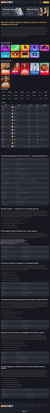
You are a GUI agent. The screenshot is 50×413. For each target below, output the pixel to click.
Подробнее (29, 13)
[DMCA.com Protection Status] (25, 411)
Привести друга (5, 13)
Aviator (31, 2)
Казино (22, 2)
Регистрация (46, 2)
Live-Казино (26, 2)
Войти (41, 2)
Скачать (32, 407)
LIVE (19, 2)
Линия (16, 2)
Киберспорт (35, 2)
